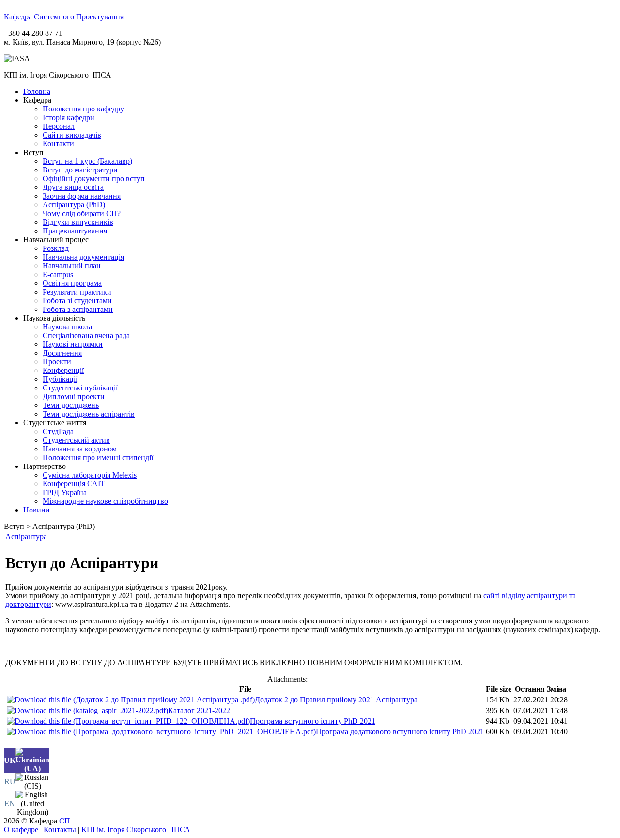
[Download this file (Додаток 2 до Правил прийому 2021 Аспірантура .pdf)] (131, 700)
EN (9, 803)
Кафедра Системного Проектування (64, 17)
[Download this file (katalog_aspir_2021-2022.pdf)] (87, 710)
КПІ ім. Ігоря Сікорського (124, 829)
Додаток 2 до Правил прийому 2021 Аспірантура (336, 700)
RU (10, 781)
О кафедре (22, 829)
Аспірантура (26, 536)
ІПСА (180, 829)
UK (10, 760)
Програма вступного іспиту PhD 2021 (312, 721)
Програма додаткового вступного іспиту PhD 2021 (400, 732)
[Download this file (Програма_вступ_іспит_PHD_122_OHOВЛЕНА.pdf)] (128, 721)
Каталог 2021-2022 (199, 710)
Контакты (61, 829)
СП (64, 821)
